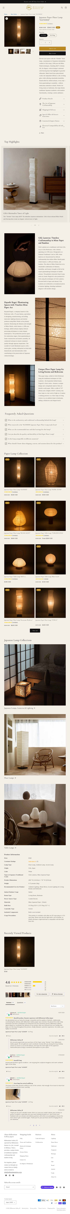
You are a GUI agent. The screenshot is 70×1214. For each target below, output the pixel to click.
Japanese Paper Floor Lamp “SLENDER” (15, 489)
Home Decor (54, 1142)
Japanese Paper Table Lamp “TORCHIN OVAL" (49, 533)
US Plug (43, 35)
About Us (53, 1177)
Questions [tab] (20, 1002)
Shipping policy (51, 1208)
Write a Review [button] (58, 994)
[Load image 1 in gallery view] (10, 51)
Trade (52, 1173)
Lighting (53, 1138)
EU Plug (52, 35)
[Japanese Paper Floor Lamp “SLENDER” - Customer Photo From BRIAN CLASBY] (27, 995)
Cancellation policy (61, 1210)
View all (35, 630)
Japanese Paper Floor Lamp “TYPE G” (46, 620)
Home (5, 14)
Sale (52, 1161)
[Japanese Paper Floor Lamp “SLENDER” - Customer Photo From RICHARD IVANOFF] (15, 995)
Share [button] (42, 133)
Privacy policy (33, 1208)
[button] (3, 8)
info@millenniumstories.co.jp (13, 1172)
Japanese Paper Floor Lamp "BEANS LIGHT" (17, 533)
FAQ (21, 1138)
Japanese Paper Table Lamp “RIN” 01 (15, 576)
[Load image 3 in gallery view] (22, 51)
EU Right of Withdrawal (26, 1163)
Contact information (61, 1208)
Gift (52, 1157)
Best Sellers (14, 14)
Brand (52, 1165)
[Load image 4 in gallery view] (28, 51)
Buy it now (52, 53)
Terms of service (42, 1208)
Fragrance (53, 1150)
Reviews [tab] (8, 1002)
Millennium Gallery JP (15, 1208)
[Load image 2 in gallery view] (16, 51)
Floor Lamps (9, 778)
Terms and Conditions (26, 1142)
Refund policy (25, 1208)
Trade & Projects (40, 1138)
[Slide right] (33, 51)
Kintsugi (53, 1153)
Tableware (54, 1146)
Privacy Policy (24, 1152)
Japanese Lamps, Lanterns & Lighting (18, 708)
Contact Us (23, 1159)
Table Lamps (9, 848)
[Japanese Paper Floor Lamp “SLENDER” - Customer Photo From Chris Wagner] (9, 995)
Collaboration (39, 1142)
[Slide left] (6, 51)
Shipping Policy (24, 1156)
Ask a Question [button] (42, 994)
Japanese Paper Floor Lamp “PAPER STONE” (49, 489)
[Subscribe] (33, 1187)
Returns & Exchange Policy (25, 1147)
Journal (53, 1169)
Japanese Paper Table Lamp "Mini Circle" (47, 576)
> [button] (39, 1125)
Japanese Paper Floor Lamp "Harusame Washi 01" (18, 620)
